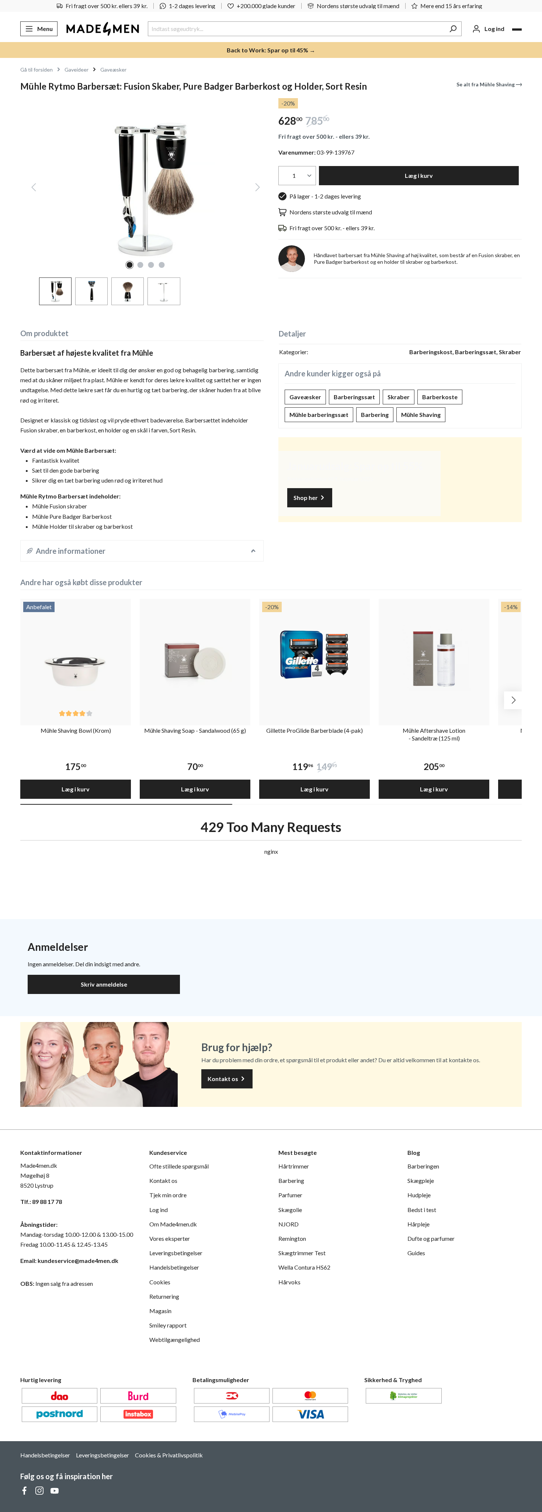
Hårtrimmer (293, 1166)
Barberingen (423, 1166)
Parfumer (290, 1194)
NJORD (288, 1224)
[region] (142, 201)
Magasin (160, 1310)
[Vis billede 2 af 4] (140, 265)
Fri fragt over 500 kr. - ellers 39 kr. (324, 136)
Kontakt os (223, 1078)
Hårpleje (418, 1224)
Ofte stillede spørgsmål (179, 1166)
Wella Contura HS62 (304, 1267)
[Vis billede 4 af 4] (162, 265)
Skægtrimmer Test (302, 1252)
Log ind (158, 1209)
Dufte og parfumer (431, 1238)
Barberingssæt (354, 396)
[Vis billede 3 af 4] (151, 265)
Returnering (164, 1296)
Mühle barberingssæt (318, 414)
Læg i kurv (419, 175)
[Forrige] (33, 189)
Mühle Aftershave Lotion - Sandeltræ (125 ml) (434, 734)
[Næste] (257, 189)
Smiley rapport (168, 1325)
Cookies (159, 1281)
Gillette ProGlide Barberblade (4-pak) (314, 730)
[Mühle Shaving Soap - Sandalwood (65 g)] (195, 654)
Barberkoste (440, 396)
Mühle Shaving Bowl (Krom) (76, 730)
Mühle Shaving (421, 414)
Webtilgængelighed (174, 1339)
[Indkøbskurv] (517, 29)
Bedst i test (421, 1209)
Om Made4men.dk (173, 1224)
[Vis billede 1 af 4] (130, 265)
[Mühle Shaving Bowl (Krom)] (75, 654)
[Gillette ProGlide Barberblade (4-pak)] (314, 654)
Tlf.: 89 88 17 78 (41, 1201)
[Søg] (453, 28)
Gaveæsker (305, 396)
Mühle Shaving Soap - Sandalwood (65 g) (195, 730)
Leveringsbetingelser (175, 1252)
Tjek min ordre (168, 1194)
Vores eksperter (169, 1238)
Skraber (399, 396)
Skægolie (290, 1209)
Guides (416, 1252)
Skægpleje (420, 1180)
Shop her (306, 497)
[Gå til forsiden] (102, 28)
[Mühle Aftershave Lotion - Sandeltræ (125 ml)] (434, 654)
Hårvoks (289, 1281)
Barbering (375, 414)
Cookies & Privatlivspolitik (169, 1455)
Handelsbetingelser (174, 1267)
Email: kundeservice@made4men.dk (69, 1260)
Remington (292, 1238)
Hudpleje (419, 1194)
